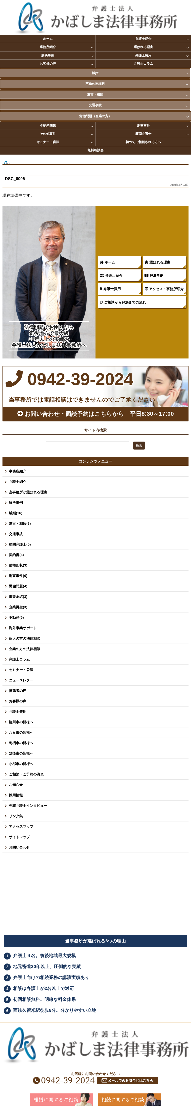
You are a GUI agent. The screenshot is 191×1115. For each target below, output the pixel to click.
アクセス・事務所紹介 (166, 289)
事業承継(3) (18, 597)
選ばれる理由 (143, 47)
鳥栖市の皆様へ (21, 743)
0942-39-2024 (78, 379)
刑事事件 (143, 125)
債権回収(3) (18, 565)
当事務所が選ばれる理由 (28, 492)
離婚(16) (15, 513)
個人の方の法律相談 (24, 638)
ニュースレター (21, 680)
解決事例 (47, 55)
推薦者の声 (17, 691)
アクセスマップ (21, 826)
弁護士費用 (143, 55)
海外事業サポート (23, 628)
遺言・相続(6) (20, 523)
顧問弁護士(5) (20, 544)
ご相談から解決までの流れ (124, 302)
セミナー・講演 (48, 142)
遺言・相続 (95, 94)
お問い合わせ (19, 847)
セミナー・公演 (21, 670)
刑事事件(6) (18, 576)
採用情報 (16, 795)
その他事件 (48, 134)
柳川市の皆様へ (21, 722)
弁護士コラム (143, 63)
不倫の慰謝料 (95, 84)
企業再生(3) (18, 607)
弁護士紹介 (143, 39)
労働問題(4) (18, 586)
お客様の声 (48, 63)
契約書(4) (16, 555)
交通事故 (95, 105)
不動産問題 (48, 125)
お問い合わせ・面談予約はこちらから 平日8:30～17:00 (98, 413)
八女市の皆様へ (21, 732)
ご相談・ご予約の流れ (26, 774)
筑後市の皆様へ (21, 753)
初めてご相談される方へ (143, 142)
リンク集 (16, 816)
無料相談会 (96, 150)
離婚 (95, 73)
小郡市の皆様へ (21, 764)
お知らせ (16, 785)
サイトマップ (19, 837)
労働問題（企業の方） (95, 116)
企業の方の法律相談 (24, 649)
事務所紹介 (48, 47)
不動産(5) (16, 617)
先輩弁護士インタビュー (28, 806)
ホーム (48, 39)
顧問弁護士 (143, 134)
